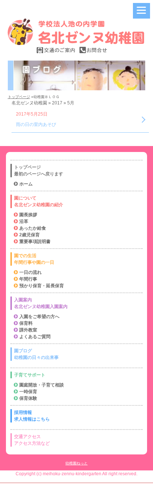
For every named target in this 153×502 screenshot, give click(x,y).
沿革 (23, 221)
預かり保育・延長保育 (41, 285)
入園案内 (41, 303)
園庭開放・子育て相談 (41, 385)
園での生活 (34, 259)
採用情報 (32, 416)
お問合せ (93, 50)
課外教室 (28, 330)
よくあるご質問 (35, 336)
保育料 (26, 323)
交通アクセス (32, 440)
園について (38, 201)
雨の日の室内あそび (36, 124)
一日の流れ (30, 272)
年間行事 (28, 279)
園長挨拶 (28, 214)
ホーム (26, 184)
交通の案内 (56, 50)
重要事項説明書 (35, 241)
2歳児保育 (29, 234)
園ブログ (36, 354)
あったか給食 (32, 228)
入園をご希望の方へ (39, 316)
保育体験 (28, 398)
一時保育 (28, 391)
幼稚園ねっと (76, 463)
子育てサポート (29, 375)
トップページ (19, 97)
